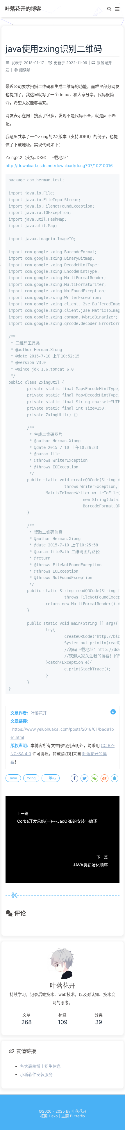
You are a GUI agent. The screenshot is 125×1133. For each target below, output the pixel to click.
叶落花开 (39, 712)
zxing (31, 778)
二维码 (50, 778)
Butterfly (77, 1116)
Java (13, 778)
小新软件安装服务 (36, 1074)
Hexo (53, 1116)
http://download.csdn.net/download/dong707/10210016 (59, 165)
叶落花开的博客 (23, 9)
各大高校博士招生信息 (40, 1066)
